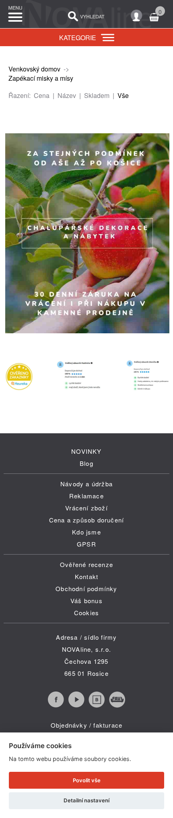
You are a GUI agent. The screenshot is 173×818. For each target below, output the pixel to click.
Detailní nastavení (86, 800)
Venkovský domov (34, 68)
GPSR (86, 544)
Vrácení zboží (86, 508)
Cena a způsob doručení (86, 520)
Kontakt (86, 576)
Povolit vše (87, 780)
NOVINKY (86, 451)
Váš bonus (86, 600)
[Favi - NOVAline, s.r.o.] (117, 705)
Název (67, 95)
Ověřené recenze (86, 564)
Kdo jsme (86, 532)
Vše (123, 95)
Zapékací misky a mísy (40, 78)
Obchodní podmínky (86, 588)
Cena (41, 95)
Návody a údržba (86, 483)
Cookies (86, 612)
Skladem (96, 95)
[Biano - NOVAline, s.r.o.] (97, 705)
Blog (86, 463)
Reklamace (86, 496)
